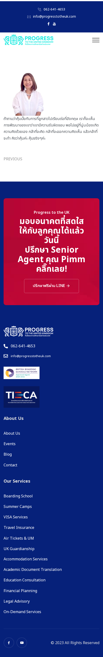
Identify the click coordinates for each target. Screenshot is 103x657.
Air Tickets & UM (19, 538)
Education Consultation (25, 580)
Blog (8, 454)
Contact (10, 465)
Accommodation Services (26, 559)
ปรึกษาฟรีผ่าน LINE (49, 286)
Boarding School (18, 496)
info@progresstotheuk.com (54, 16)
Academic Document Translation (33, 570)
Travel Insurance (19, 528)
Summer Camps (18, 507)
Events (10, 444)
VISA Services (16, 517)
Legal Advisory (17, 601)
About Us (12, 433)
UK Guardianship (19, 549)
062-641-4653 (54, 9)
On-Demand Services (22, 612)
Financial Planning (20, 591)
